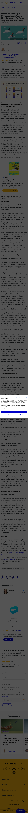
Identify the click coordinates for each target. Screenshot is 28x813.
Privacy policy (16, 397)
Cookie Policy (24, 397)
